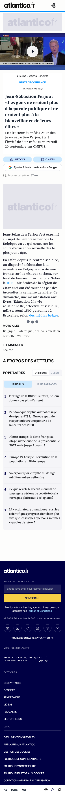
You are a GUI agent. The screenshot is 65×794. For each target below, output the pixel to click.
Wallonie (23, 336)
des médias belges (43, 315)
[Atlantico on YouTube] (57, 628)
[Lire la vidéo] (32, 51)
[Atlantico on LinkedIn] (37, 628)
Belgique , (10, 331)
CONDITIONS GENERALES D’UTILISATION (27, 780)
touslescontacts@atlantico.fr (32, 638)
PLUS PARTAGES (47, 384)
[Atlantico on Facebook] (27, 628)
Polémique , (26, 331)
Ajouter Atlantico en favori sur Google (35, 167)
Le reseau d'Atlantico (16, 660)
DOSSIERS (9, 690)
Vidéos (33, 76)
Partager (20, 159)
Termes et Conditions (39, 610)
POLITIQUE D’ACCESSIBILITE (20, 766)
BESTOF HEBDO (13, 718)
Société (44, 76)
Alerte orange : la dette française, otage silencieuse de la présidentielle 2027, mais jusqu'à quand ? (34, 441)
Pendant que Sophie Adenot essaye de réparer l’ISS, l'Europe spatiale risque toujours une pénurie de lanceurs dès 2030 (33, 418)
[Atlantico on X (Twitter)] (17, 628)
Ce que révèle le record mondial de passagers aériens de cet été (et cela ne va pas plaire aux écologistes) (33, 493)
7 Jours (55, 372)
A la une (21, 76)
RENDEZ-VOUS (12, 697)
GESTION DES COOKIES (17, 751)
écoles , (40, 331)
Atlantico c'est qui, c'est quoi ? (23, 657)
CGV (6, 737)
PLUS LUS (18, 384)
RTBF (11, 282)
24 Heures (41, 372)
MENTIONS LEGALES (22, 737)
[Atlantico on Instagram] (47, 628)
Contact (44, 660)
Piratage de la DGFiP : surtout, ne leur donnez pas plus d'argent (34, 398)
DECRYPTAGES (12, 682)
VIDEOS (8, 704)
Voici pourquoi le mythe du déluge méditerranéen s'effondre (32, 475)
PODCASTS (10, 711)
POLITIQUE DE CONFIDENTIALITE (22, 758)
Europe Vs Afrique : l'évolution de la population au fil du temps (33, 459)
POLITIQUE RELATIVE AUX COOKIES (24, 773)
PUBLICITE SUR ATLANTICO (19, 744)
